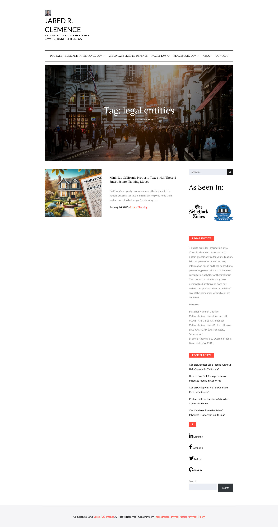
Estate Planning (138, 207)
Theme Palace (161, 516)
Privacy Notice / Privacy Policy (188, 516)
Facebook (197, 447)
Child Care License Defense (128, 55)
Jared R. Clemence (104, 516)
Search (192, 481)
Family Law (159, 55)
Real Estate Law (184, 55)
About (207, 55)
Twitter (198, 459)
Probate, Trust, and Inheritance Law (76, 55)
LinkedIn (198, 436)
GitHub (197, 470)
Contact (222, 55)
